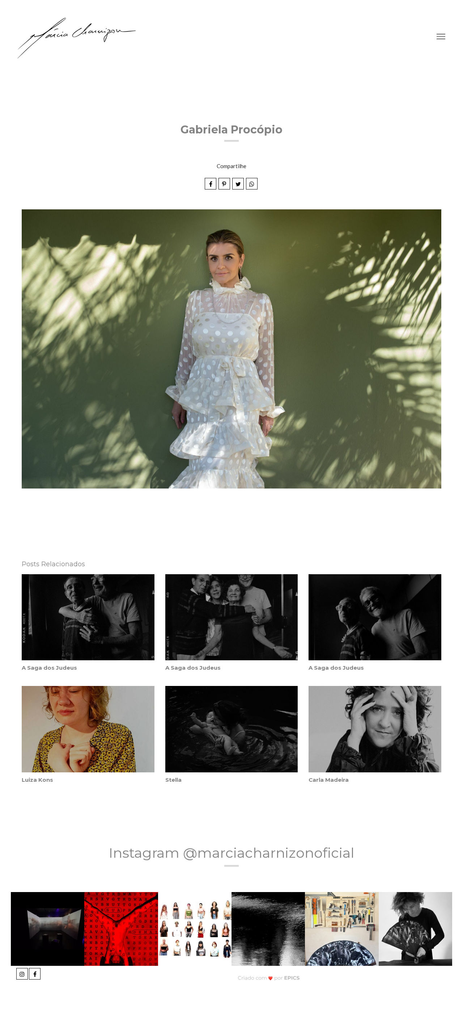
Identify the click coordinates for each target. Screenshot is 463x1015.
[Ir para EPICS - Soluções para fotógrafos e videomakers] (269, 978)
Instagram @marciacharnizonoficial (231, 852)
